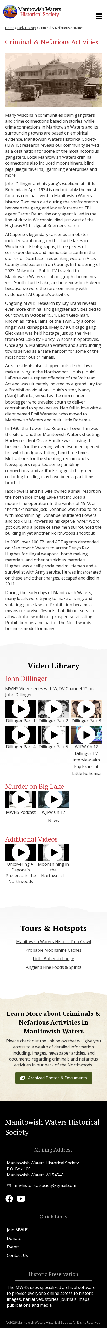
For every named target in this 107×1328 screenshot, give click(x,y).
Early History (26, 28)
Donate (14, 1238)
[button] (21, 709)
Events (13, 1247)
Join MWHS (18, 1230)
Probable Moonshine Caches (53, 950)
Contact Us (17, 1255)
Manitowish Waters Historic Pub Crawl (53, 941)
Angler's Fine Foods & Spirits (53, 967)
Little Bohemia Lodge (53, 959)
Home (9, 28)
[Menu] (99, 16)
